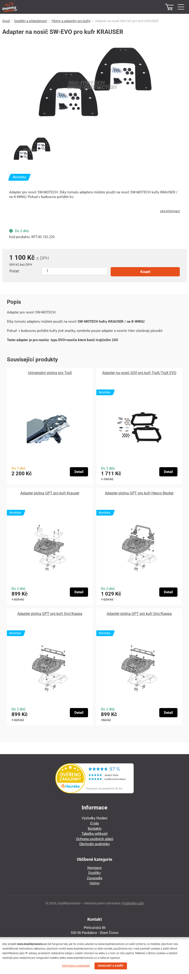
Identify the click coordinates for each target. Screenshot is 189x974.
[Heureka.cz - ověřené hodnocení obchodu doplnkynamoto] (94, 792)
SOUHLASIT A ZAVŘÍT (111, 965)
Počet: (14, 271)
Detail (78, 472)
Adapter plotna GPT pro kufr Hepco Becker (139, 493)
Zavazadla (94, 878)
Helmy (95, 883)
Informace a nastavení (76, 965)
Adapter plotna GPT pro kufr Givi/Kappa (49, 613)
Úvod (6, 21)
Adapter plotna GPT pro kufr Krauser (49, 493)
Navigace (94, 868)
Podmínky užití (133, 903)
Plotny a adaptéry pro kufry (71, 21)
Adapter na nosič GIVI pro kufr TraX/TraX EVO (139, 373)
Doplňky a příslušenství (30, 21)
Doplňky (94, 873)
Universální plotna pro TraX (50, 373)
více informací (170, 211)
